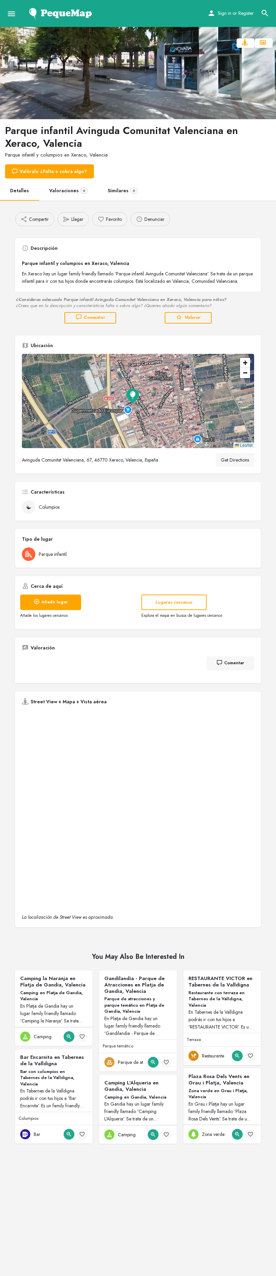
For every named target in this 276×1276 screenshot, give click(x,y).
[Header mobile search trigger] (265, 13)
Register (246, 13)
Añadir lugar (54, 602)
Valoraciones (67, 190)
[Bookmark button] (82, 1036)
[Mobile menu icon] (11, 13)
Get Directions (235, 460)
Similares (121, 190)
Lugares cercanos (174, 602)
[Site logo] (61, 13)
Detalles (19, 190)
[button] (138, 401)
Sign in (224, 13)
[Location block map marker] (133, 396)
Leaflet (245, 445)
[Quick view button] (69, 1036)
